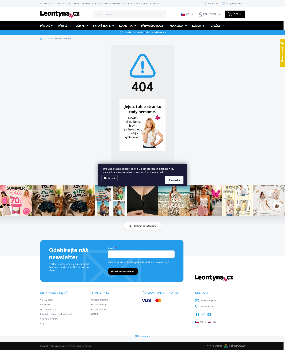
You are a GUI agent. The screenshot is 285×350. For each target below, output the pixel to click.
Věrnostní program (139, 3)
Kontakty (94, 314)
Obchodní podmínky (81, 3)
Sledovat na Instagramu (145, 226)
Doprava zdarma (98, 309)
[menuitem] (47, 25)
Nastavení (109, 178)
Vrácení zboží (46, 3)
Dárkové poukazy (98, 304)
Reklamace (62, 3)
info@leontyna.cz (209, 300)
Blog (154, 3)
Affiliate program (142, 336)
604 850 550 (207, 306)
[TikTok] (209, 314)
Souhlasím (174, 180)
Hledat (162, 14)
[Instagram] (203, 314)
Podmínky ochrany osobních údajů (110, 3)
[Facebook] (197, 314)
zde (162, 172)
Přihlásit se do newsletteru (123, 271)
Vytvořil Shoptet (214, 346)
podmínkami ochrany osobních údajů (152, 262)
